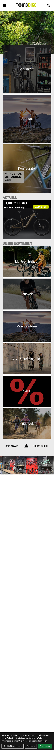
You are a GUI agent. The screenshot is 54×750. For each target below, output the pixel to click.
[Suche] (48, 5)
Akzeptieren (45, 746)
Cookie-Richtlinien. (39, 741)
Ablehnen (31, 746)
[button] (49, 219)
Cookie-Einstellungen (12, 746)
